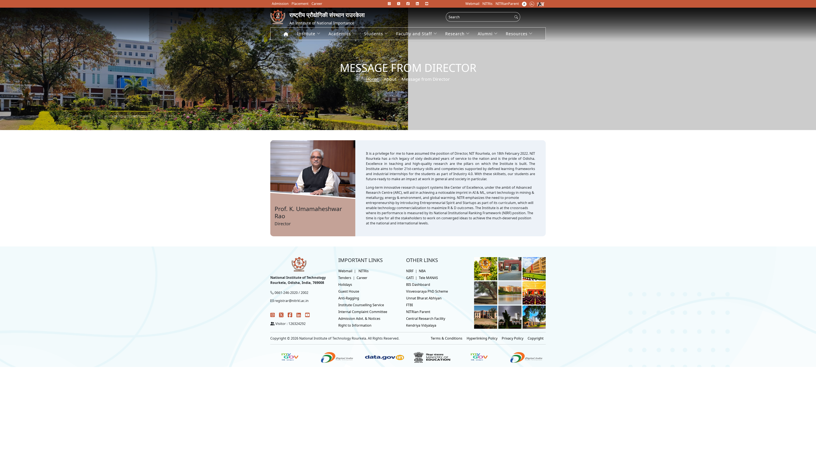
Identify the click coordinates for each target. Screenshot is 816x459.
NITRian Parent (418, 311)
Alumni (485, 34)
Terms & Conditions (446, 338)
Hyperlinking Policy (482, 338)
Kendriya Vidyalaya (421, 325)
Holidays (345, 284)
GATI (410, 277)
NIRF (410, 271)
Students (373, 34)
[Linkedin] (417, 3)
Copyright (536, 338)
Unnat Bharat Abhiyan (424, 298)
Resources (516, 34)
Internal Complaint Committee (362, 311)
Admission (280, 3)
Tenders (344, 277)
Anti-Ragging (348, 298)
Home (372, 79)
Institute (306, 34)
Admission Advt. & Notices (359, 318)
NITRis (363, 271)
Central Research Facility (425, 318)
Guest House (348, 291)
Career (362, 277)
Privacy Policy (512, 338)
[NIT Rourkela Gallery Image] (485, 268)
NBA (422, 271)
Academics (340, 34)
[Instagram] (272, 314)
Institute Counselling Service (361, 305)
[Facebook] (290, 314)
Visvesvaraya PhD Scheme (427, 291)
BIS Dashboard (418, 284)
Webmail (345, 271)
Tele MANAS (428, 277)
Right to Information (354, 325)
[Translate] (541, 4)
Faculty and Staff (414, 34)
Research (455, 34)
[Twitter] (281, 314)
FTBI (409, 305)
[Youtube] (426, 3)
